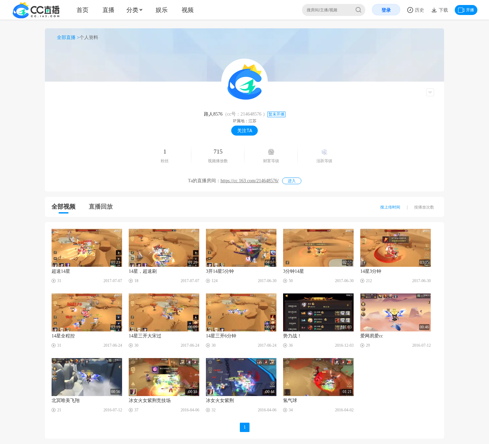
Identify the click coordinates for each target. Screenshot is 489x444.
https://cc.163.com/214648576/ (250, 180)
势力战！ (292, 335)
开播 (470, 9)
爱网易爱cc (371, 335)
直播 (108, 9)
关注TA (244, 130)
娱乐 (162, 9)
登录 (386, 10)
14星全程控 (63, 335)
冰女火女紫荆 (220, 400)
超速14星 (61, 271)
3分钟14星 (293, 271)
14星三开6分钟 (221, 335)
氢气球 (290, 400)
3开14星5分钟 (220, 271)
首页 (82, 9)
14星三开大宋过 (145, 335)
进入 (292, 181)
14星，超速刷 (143, 271)
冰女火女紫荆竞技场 (150, 400)
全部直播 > (68, 37)
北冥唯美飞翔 (66, 400)
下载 (442, 10)
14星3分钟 (370, 271)
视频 (188, 9)
